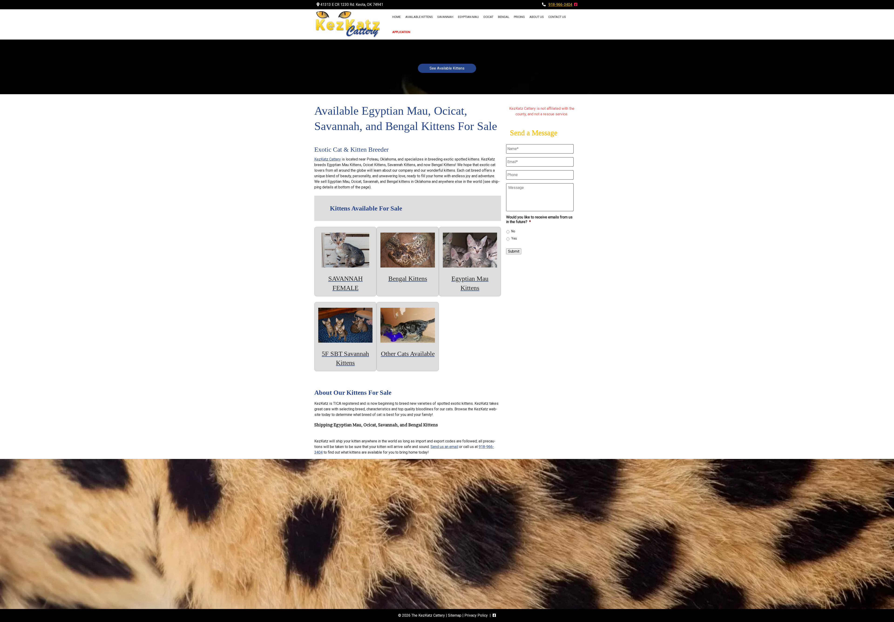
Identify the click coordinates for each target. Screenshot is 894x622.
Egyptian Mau (468, 17)
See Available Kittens (447, 68)
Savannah (445, 17)
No (513, 231)
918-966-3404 (560, 4)
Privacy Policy (476, 615)
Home (396, 17)
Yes (514, 238)
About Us (536, 17)
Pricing (519, 17)
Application (401, 32)
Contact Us (557, 17)
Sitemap (454, 615)
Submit (513, 251)
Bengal (503, 17)
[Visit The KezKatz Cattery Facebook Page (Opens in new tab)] (575, 4)
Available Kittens (419, 17)
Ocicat (488, 17)
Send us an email (444, 447)
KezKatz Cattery (327, 159)
